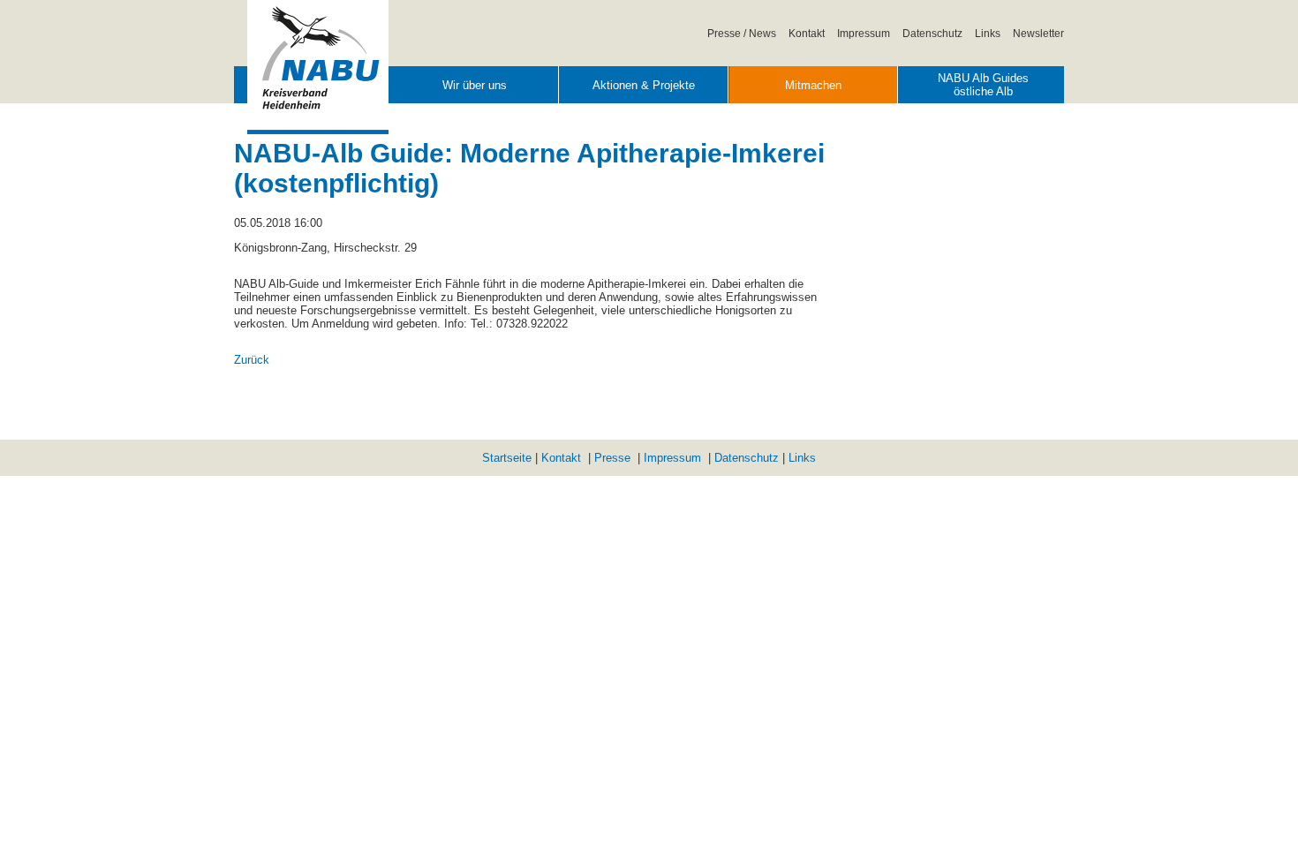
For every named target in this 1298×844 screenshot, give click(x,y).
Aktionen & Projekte (643, 85)
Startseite (507, 457)
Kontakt (807, 33)
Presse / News (741, 33)
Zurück (251, 359)
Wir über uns (474, 85)
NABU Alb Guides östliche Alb (983, 85)
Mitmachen (813, 85)
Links (987, 33)
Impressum (863, 33)
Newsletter (1038, 33)
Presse (612, 457)
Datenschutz (932, 33)
